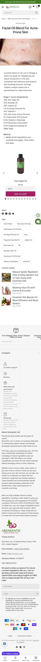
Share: (4, 210)
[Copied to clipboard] (13, 213)
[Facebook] (17, 647)
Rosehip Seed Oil (10, 251)
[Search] (36, 12)
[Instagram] (24, 647)
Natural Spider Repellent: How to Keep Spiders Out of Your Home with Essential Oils (25, 276)
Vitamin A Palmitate (11, 261)
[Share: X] (6, 213)
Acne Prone (8, 224)
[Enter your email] (37, 593)
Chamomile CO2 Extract (12, 229)
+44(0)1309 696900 (21, 549)
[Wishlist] (33, 6)
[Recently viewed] (38, 215)
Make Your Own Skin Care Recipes (19, 18)
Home (3, 18)
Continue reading (8, 268)
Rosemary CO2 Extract (12, 256)
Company (6, 353)
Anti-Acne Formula (24, 224)
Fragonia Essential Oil (11, 240)
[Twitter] (20, 647)
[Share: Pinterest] (10, 213)
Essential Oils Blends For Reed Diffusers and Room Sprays (25, 300)
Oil (19, 245)
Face (26, 234)
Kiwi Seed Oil (8, 245)
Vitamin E (26, 261)
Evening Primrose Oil (11, 234)
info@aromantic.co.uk (14, 553)
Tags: (4, 219)
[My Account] (30, 7)
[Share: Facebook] (3, 213)
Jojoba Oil (28, 240)
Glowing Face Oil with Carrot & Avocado (24, 289)
